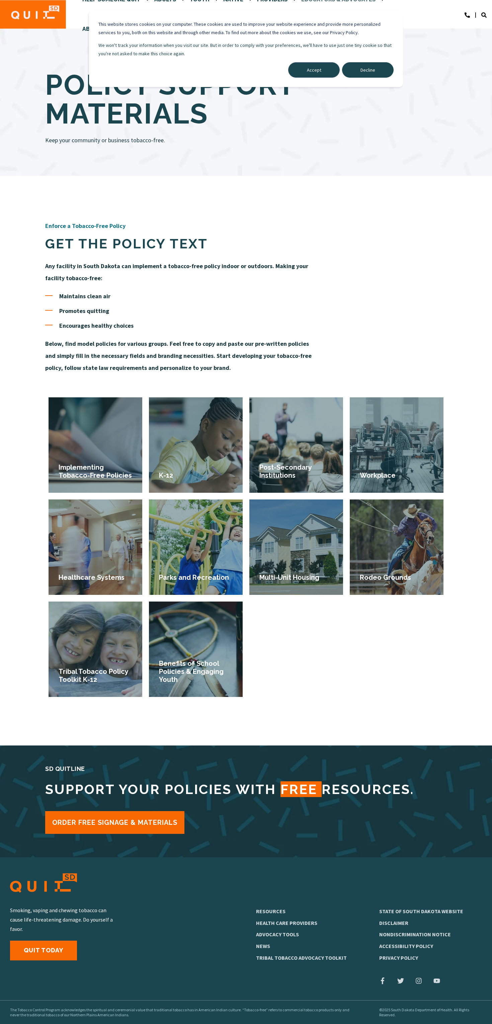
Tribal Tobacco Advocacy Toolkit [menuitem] (301, 957)
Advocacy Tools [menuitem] (277, 934)
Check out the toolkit (95, 680)
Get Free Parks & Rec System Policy (196, 578)
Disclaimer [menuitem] (393, 923)
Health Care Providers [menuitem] (286, 923)
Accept (314, 70)
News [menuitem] (263, 946)
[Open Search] (486, 14)
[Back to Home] (33, 14)
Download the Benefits (196, 680)
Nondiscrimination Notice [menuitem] (415, 934)
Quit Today (43, 950)
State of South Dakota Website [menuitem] (421, 911)
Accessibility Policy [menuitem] (406, 946)
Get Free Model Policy (196, 476)
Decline (367, 70)
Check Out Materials (95, 476)
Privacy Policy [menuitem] (398, 957)
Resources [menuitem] (270, 911)
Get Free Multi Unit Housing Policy (296, 578)
